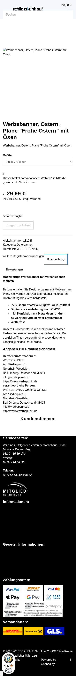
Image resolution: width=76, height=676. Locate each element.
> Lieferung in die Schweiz (21, 521)
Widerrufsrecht (12, 564)
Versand (35, 198)
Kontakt (8, 529)
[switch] (8, 670)
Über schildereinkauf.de (18, 508)
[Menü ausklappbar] (8, 8)
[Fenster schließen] (6, 44)
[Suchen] (70, 14)
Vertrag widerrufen (18, 642)
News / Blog (10, 513)
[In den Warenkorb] (6, 38)
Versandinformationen (17, 517)
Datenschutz (11, 551)
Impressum (10, 568)
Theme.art (27, 659)
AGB (6, 555)
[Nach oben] (1, 673)
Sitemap (8, 560)
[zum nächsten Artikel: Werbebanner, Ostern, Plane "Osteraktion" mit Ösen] (6, 26)
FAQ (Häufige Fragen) (17, 525)
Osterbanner (25, 244)
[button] (57, 5)
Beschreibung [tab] (56, 259)
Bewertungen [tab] (14, 269)
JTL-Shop (63, 659)
